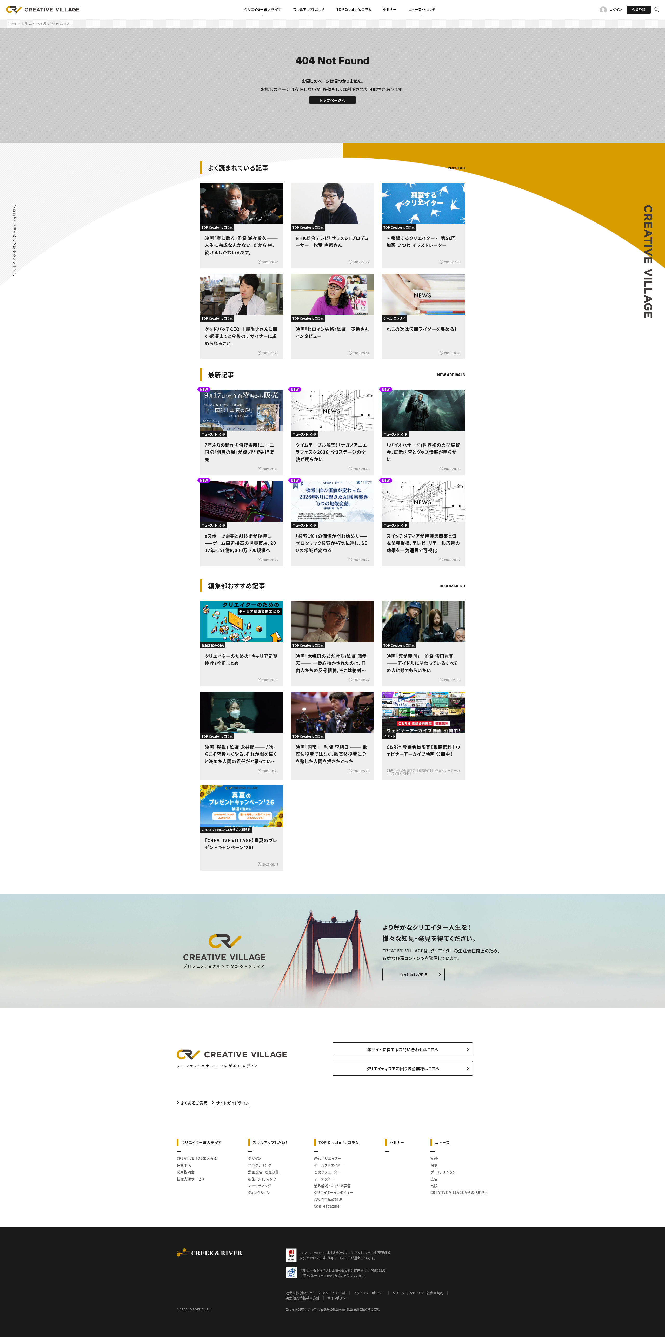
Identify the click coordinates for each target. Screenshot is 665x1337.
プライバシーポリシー (368, 1292)
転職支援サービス (191, 1178)
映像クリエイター (327, 1171)
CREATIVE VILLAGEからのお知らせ (459, 1192)
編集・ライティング (262, 1178)
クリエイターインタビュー (333, 1192)
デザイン (254, 1158)
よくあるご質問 (194, 1102)
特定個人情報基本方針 (303, 1297)
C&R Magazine (327, 1206)
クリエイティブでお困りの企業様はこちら (402, 1068)
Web (434, 1158)
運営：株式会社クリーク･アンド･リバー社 (315, 1292)
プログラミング (259, 1165)
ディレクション (259, 1192)
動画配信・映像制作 (263, 1171)
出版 (434, 1185)
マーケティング (259, 1185)
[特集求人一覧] (451, 571)
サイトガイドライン (233, 1102)
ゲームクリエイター (329, 1165)
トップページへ (332, 100)
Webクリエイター (327, 1158)
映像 (434, 1165)
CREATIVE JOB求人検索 (197, 1158)
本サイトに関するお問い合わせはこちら (402, 1049)
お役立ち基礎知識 (328, 1199)
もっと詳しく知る (414, 974)
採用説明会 (186, 1171)
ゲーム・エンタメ (443, 1171)
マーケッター (324, 1178)
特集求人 (184, 1165)
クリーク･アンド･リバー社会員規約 (417, 1292)
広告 (434, 1178)
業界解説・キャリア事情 (332, 1185)
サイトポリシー (338, 1297)
